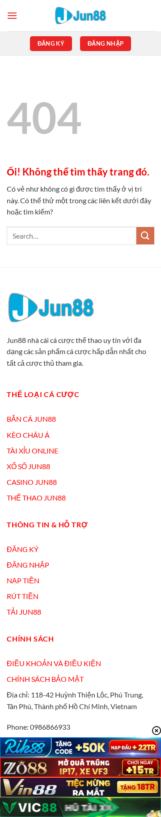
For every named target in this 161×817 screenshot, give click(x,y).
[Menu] (12, 15)
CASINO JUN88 (32, 482)
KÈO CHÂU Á (28, 435)
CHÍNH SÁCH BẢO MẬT (45, 679)
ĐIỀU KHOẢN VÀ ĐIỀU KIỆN (54, 663)
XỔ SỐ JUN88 (28, 466)
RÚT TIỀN (22, 596)
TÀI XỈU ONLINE (32, 450)
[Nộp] (145, 235)
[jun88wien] (80, 15)
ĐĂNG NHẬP (28, 564)
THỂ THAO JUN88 (36, 497)
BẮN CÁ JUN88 (31, 419)
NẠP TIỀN (23, 580)
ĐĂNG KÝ (22, 549)
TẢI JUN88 (24, 611)
